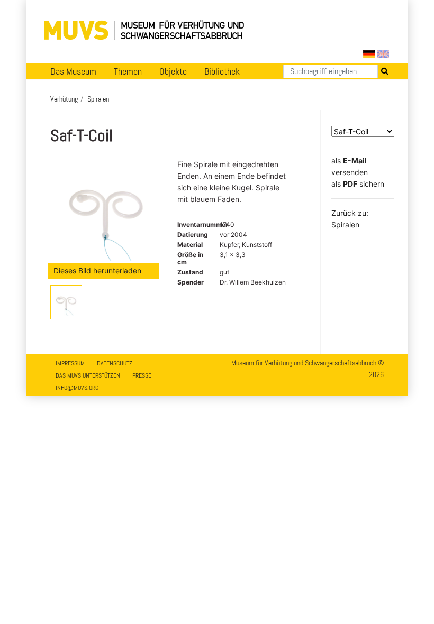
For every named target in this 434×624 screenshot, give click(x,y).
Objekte (173, 71)
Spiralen (98, 99)
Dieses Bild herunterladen (97, 270)
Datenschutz (114, 363)
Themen (128, 71)
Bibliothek (222, 71)
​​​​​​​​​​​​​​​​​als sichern (357, 183)
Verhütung (64, 99)
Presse (141, 375)
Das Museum (73, 71)
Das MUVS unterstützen (88, 375)
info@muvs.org (77, 387)
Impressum (70, 363)
